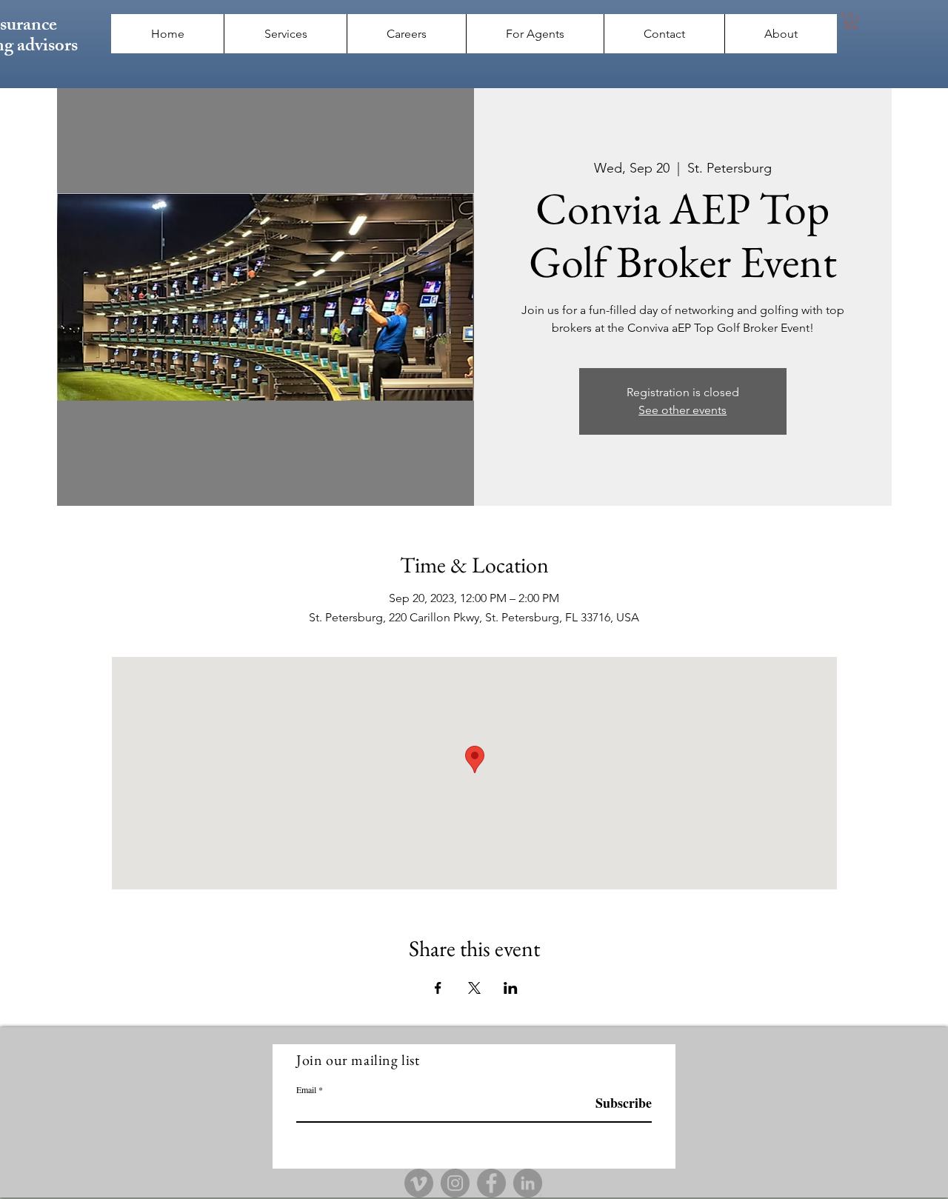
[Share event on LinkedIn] (511, 988)
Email (306, 1089)
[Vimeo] (418, 1183)
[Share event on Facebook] (438, 988)
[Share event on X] (474, 988)
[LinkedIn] (527, 1183)
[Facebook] (491, 1183)
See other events (682, 410)
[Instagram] (455, 1183)
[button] (851, 21)
